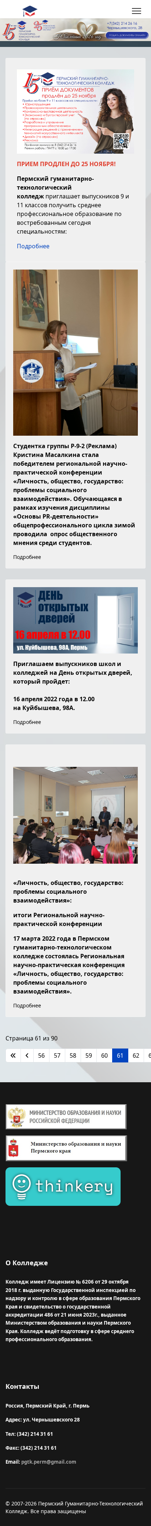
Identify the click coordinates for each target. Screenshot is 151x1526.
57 (57, 1055)
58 (73, 1055)
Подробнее (33, 246)
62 (136, 1055)
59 (88, 1055)
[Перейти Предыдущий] (27, 1055)
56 (41, 1055)
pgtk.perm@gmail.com (48, 1462)
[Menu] (136, 11)
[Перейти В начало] (13, 1055)
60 (104, 1055)
